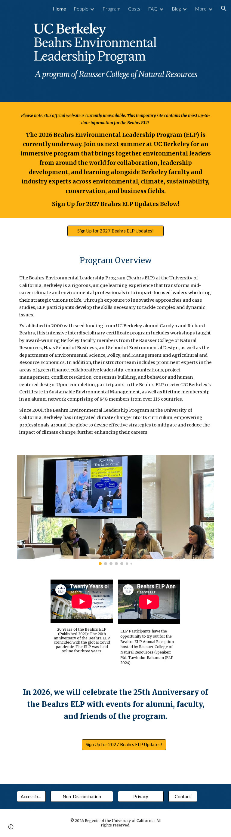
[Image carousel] (115, 510)
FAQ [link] (153, 8)
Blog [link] (176, 8)
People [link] (81, 8)
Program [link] (111, 8)
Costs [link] (134, 8)
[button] (224, 8)
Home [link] (59, 8)
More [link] (201, 8)
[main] (115, 160)
